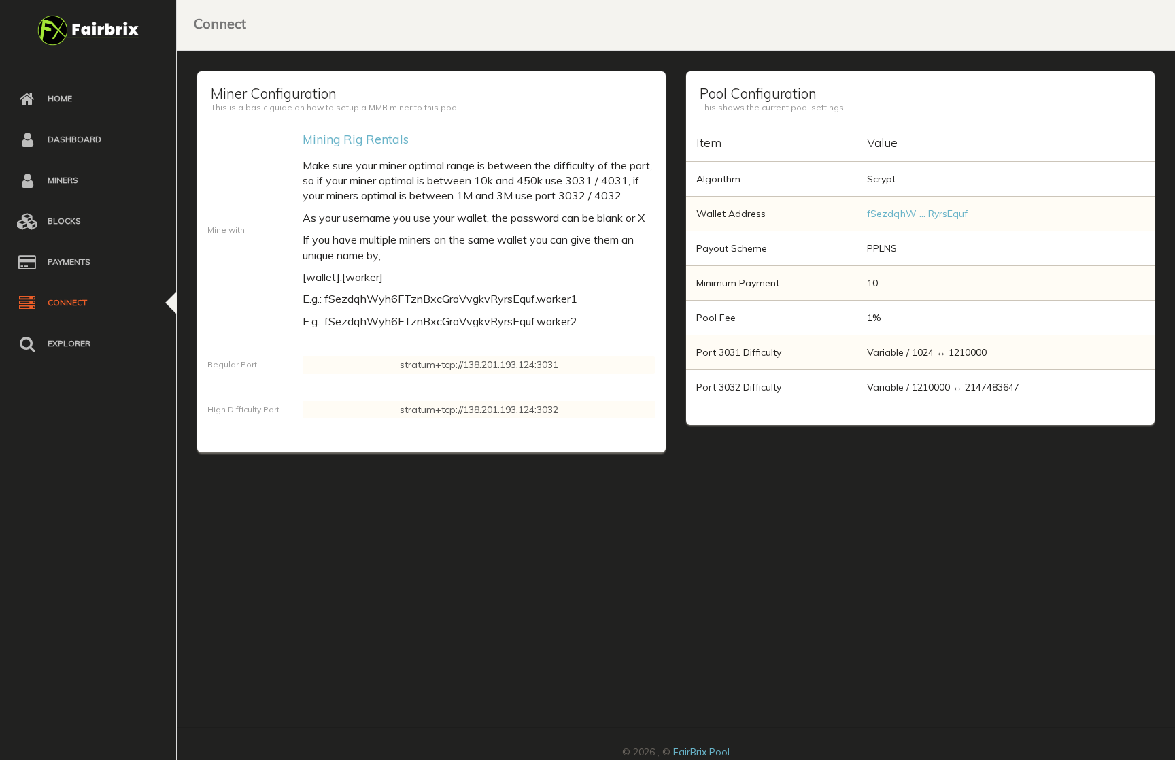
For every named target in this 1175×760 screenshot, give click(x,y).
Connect (220, 23)
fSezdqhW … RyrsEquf (917, 214)
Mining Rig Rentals (356, 138)
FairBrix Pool (701, 752)
